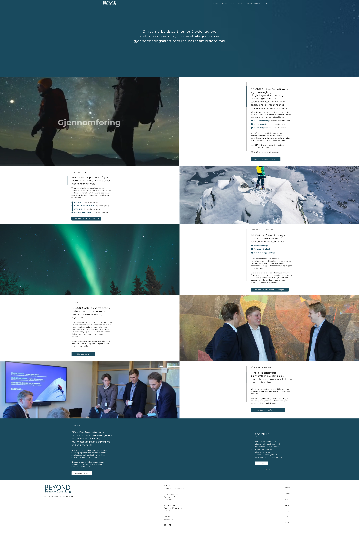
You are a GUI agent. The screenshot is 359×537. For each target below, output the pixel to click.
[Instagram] (170, 525)
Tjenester (287, 487)
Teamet (286, 505)
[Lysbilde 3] (272, 469)
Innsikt (286, 523)
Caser (286, 499)
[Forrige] (251, 450)
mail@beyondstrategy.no (174, 488)
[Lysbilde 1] (266, 469)
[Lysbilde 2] (269, 469)
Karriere (287, 517)
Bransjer (287, 493)
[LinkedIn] (165, 525)
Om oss (287, 511)
